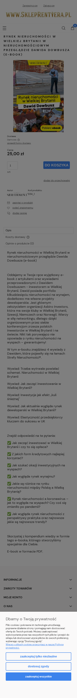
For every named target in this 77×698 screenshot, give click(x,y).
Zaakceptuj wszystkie (38, 676)
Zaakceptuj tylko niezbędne (38, 656)
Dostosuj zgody (38, 666)
